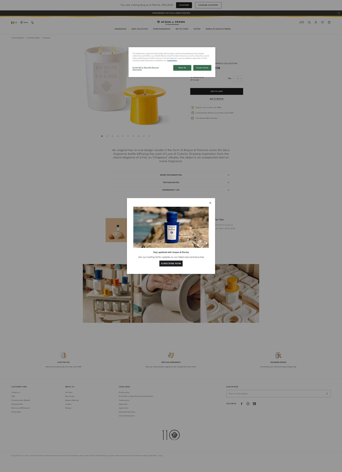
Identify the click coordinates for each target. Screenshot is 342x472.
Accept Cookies (202, 68)
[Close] (210, 202)
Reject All (182, 68)
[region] (172, 62)
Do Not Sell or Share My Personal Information (146, 69)
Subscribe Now (171, 263)
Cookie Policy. (172, 61)
